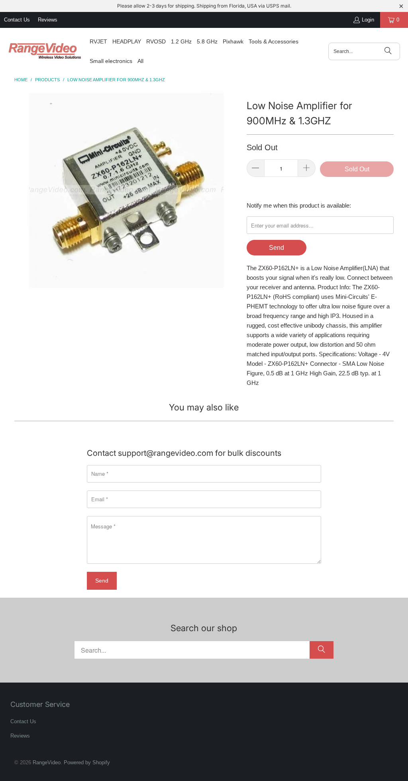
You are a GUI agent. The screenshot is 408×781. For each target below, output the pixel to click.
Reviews (47, 20)
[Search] (388, 51)
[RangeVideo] (45, 51)
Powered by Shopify (87, 762)
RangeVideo (47, 762)
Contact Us (17, 20)
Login (368, 20)
